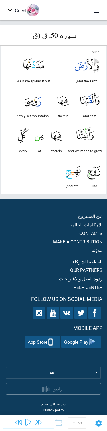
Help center (87, 287)
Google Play (76, 342)
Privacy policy (53, 410)
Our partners (86, 270)
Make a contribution (77, 242)
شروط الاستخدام (53, 404)
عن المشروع (90, 216)
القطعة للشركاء (87, 262)
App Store (37, 342)
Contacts (90, 233)
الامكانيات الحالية (86, 225)
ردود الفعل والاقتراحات (80, 279)
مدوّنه (97, 250)
